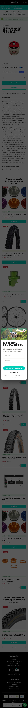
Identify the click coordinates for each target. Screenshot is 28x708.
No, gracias (14, 372)
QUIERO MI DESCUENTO (14, 368)
